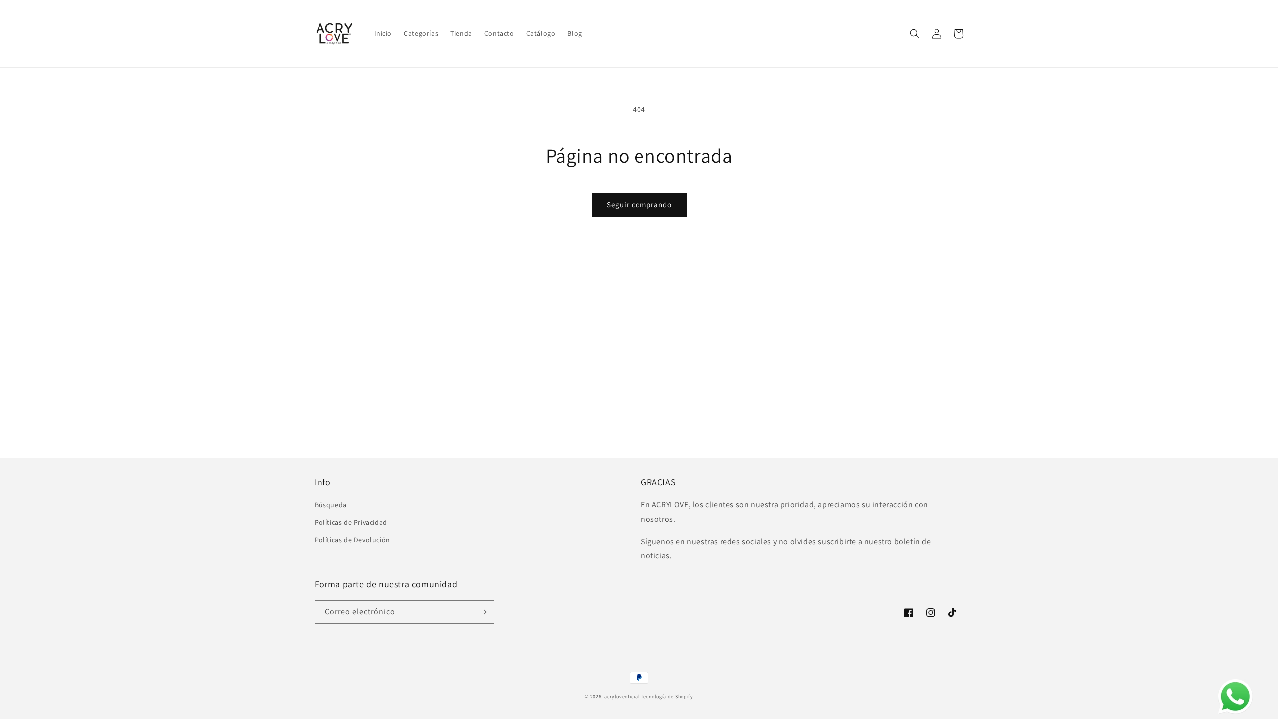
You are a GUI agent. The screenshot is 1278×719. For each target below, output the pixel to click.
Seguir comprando (639, 204)
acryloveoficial (622, 696)
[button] (915, 34)
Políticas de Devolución (352, 539)
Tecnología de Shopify (667, 696)
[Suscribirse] (483, 612)
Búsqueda (331, 504)
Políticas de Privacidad (351, 522)
